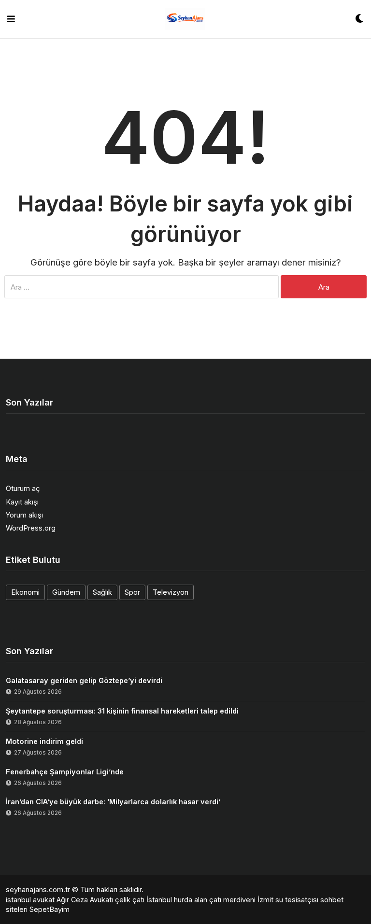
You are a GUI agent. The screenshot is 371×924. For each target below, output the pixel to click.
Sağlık (102, 592)
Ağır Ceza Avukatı (85, 900)
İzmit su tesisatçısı (287, 900)
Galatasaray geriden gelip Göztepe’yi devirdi (84, 680)
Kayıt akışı (22, 502)
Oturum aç (23, 488)
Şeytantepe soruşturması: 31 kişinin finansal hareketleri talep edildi (122, 711)
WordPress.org (31, 528)
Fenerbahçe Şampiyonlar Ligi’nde (65, 772)
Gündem (66, 592)
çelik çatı (129, 900)
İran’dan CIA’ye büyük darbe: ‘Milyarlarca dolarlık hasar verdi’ (113, 802)
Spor (132, 592)
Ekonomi (25, 592)
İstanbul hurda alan (176, 900)
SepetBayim (49, 909)
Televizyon (170, 592)
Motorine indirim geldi (44, 741)
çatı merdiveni (232, 900)
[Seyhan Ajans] (185, 19)
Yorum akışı (24, 515)
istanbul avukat (30, 900)
